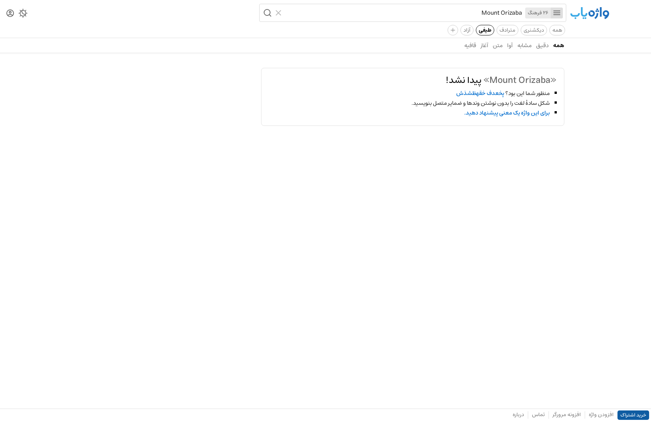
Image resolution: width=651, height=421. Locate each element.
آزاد (467, 30)
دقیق (542, 45)
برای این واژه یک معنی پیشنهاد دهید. (507, 113)
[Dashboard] (10, 14)
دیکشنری (534, 30)
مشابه (524, 45)
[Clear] (279, 12)
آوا (510, 45)
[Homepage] (589, 13)
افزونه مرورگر (567, 414)
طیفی (485, 30)
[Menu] (557, 13)
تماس (538, 414)
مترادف (507, 30)
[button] (267, 12)
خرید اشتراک (633, 415)
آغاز (484, 45)
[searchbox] (403, 12)
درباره (518, 414)
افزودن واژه (601, 414)
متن (498, 45)
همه (557, 30)
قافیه (470, 45)
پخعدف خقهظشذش (480, 93)
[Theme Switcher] (23, 15)
